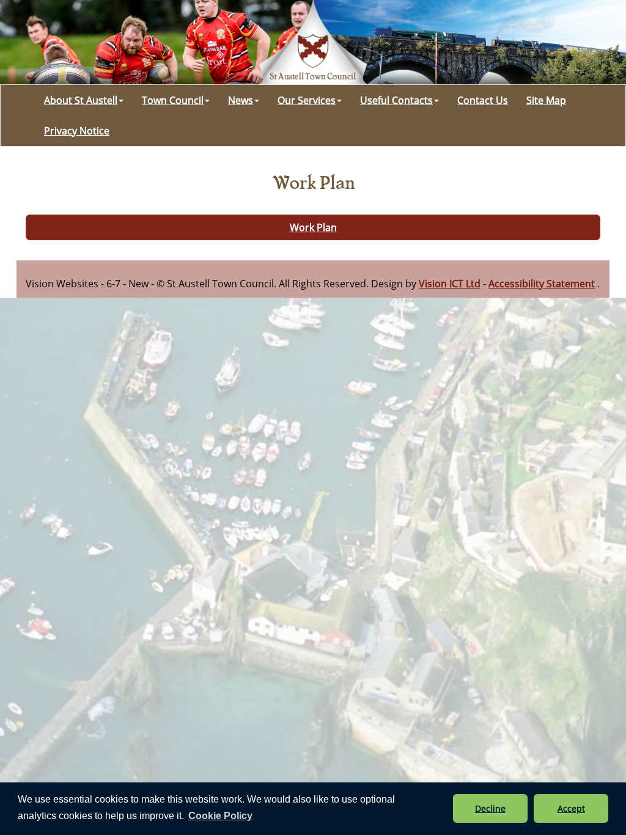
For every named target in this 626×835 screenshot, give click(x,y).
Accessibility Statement (541, 283)
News (240, 100)
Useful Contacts (396, 100)
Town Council (173, 100)
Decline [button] (490, 808)
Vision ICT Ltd (450, 283)
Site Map (546, 100)
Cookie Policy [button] (220, 816)
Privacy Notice (76, 131)
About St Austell (80, 100)
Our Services (307, 100)
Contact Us (482, 100)
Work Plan (313, 227)
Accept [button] (571, 808)
